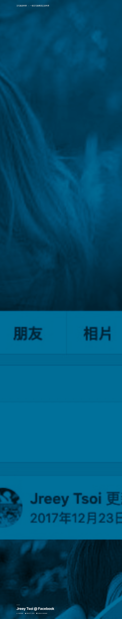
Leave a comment (42, 613)
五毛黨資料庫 (21, 6)
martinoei (20, 613)
